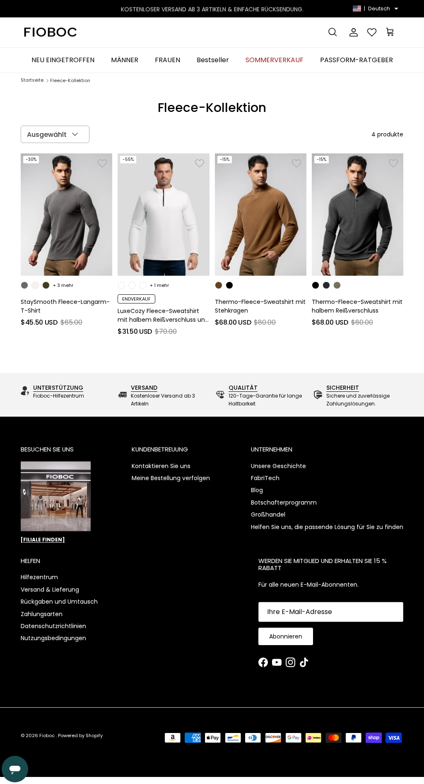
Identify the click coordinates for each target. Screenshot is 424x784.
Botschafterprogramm (284, 502)
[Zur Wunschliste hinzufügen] (102, 163)
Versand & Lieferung (50, 589)
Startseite (32, 80)
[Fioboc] (50, 32)
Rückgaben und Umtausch (59, 601)
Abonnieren (285, 636)
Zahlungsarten (42, 614)
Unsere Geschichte (278, 466)
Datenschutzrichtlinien (53, 626)
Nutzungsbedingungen (53, 638)
